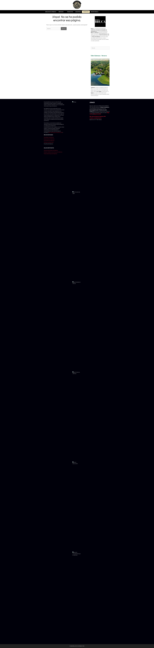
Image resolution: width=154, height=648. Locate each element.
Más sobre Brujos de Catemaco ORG (56, 132)
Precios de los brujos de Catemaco (50, 153)
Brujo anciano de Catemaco (49, 138)
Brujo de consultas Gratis (49, 142)
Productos (70, 11)
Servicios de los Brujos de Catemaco (51, 150)
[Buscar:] (100, 48)
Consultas (86, 11)
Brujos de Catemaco (50, 11)
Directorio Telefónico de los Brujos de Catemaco (53, 152)
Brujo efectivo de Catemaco (49, 140)
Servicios (61, 11)
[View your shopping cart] (104, 11)
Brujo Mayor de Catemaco (49, 137)
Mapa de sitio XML (97, 113)
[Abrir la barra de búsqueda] (108, 11)
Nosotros (78, 11)
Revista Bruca (94, 11)
